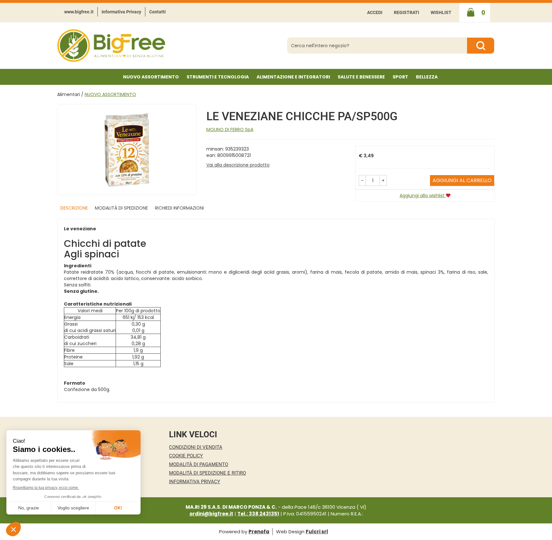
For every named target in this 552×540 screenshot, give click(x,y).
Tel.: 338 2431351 (258, 513)
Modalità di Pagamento (198, 464)
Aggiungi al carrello (462, 180)
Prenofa (259, 531)
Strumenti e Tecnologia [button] (218, 77)
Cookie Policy (186, 456)
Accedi (374, 12)
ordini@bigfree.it (211, 513)
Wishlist (441, 12)
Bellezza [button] (427, 77)
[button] (362, 180)
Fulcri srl (317, 531)
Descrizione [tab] (74, 208)
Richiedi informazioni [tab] (179, 208)
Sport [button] (400, 77)
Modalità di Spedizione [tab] (121, 208)
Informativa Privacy (121, 11)
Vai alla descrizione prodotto (238, 165)
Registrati (406, 12)
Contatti (157, 11)
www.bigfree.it (79, 11)
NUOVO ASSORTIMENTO (151, 77)
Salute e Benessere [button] (361, 77)
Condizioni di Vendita (195, 447)
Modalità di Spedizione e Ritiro (207, 473)
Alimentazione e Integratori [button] (293, 77)
